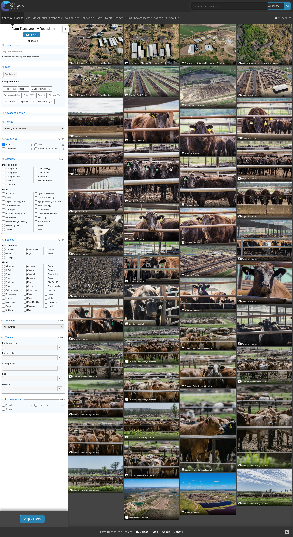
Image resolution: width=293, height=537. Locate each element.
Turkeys (9, 257)
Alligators (9, 266)
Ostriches (52, 302)
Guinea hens (11, 290)
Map (27, 18)
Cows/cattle (32, 249)
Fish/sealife (53, 282)
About (166, 532)
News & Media (104, 18)
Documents (11, 148)
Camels (51, 270)
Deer (7, 278)
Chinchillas (32, 274)
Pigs (29, 253)
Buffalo (8, 270)
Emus (30, 282)
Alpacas (31, 266)
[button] (59, 347)
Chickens (10, 249)
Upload (33, 34)
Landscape (43, 405)
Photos (8, 144)
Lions (50, 294)
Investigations (71, 18)
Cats (7, 274)
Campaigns (55, 18)
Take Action (88, 18)
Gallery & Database (12, 18)
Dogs (50, 278)
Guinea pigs (33, 290)
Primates (31, 306)
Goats (8, 253)
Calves (30, 270)
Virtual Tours (40, 18)
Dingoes (31, 278)
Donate (178, 532)
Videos (41, 144)
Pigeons (9, 306)
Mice (29, 298)
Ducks (51, 249)
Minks (51, 298)
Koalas (30, 294)
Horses (51, 290)
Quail (50, 306)
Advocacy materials (47, 148)
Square (8, 409)
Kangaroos (10, 294)
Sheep (51, 253)
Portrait (8, 405)
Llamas (8, 298)
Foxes (8, 286)
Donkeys (9, 282)
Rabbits (9, 310)
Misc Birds (10, 302)
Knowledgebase (143, 18)
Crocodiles (53, 274)
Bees (50, 266)
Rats (29, 310)
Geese (30, 286)
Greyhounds (54, 286)
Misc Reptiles (33, 302)
